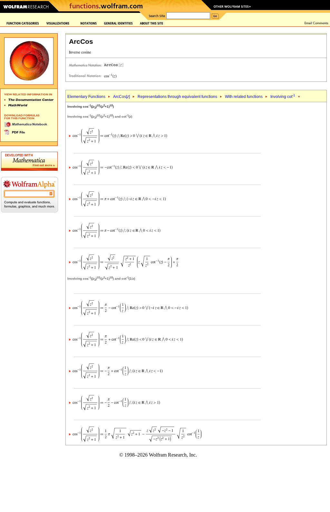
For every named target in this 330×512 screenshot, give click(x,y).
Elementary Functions (86, 96)
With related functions (244, 96)
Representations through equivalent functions (177, 96)
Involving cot (282, 96)
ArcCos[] (121, 96)
